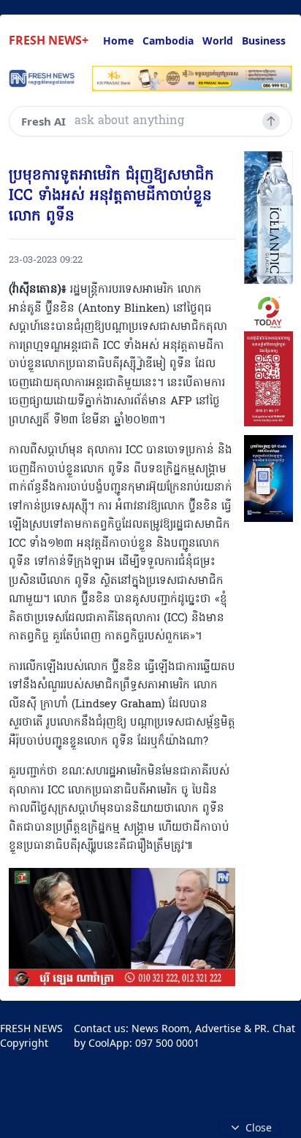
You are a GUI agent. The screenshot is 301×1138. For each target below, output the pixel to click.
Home (118, 40)
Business (264, 40)
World (217, 40)
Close (258, 1127)
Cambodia (168, 40)
